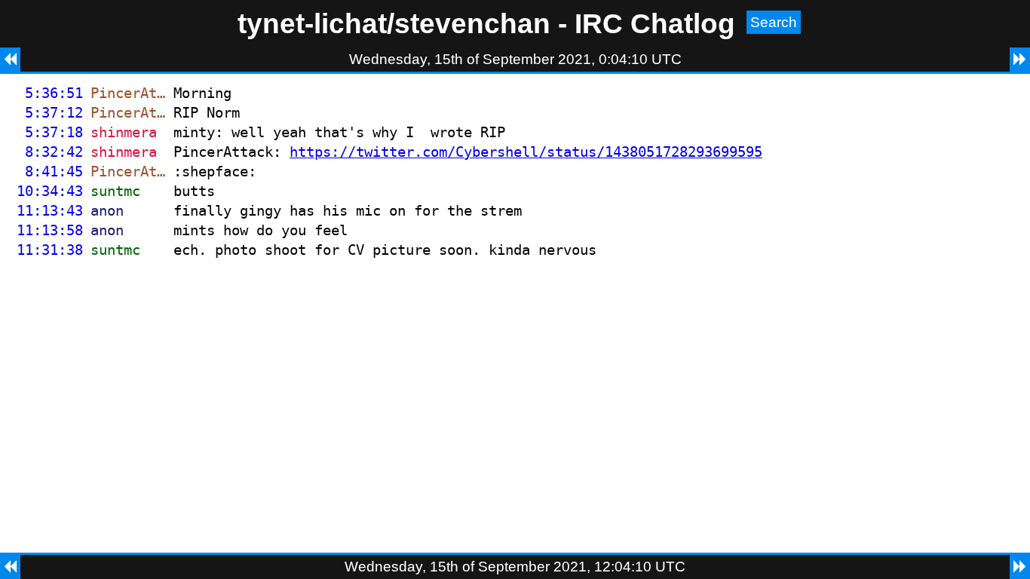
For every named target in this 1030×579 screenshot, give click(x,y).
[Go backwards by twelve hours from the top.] (10, 59)
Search (773, 22)
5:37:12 (54, 113)
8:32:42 (54, 152)
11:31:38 (50, 250)
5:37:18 (54, 132)
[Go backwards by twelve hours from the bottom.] (10, 567)
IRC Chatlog (655, 23)
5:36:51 (54, 93)
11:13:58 (50, 230)
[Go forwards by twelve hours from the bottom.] (1020, 567)
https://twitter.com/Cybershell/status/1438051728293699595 (526, 152)
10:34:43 (50, 191)
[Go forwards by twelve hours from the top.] (1020, 59)
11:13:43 (50, 211)
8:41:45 (54, 171)
